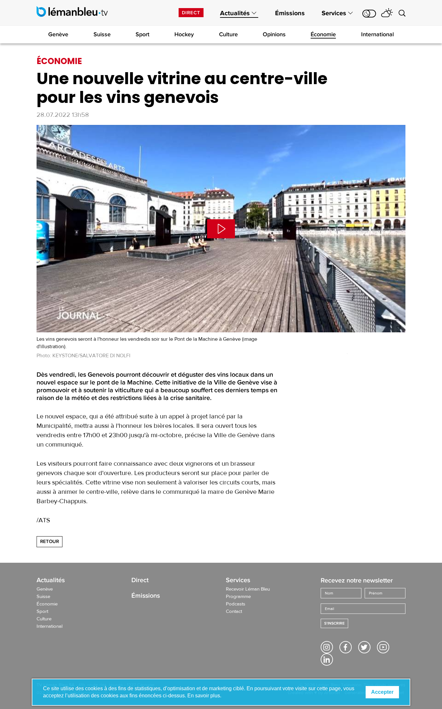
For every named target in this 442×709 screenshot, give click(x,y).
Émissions (290, 13)
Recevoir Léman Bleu (248, 589)
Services (334, 13)
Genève (58, 34)
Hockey (184, 34)
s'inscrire (334, 623)
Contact (234, 612)
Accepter (382, 692)
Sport (142, 34)
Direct (191, 13)
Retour (49, 541)
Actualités (235, 13)
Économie (323, 34)
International (377, 34)
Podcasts (235, 604)
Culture (228, 34)
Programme (238, 597)
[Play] (221, 228)
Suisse (102, 34)
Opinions (274, 34)
